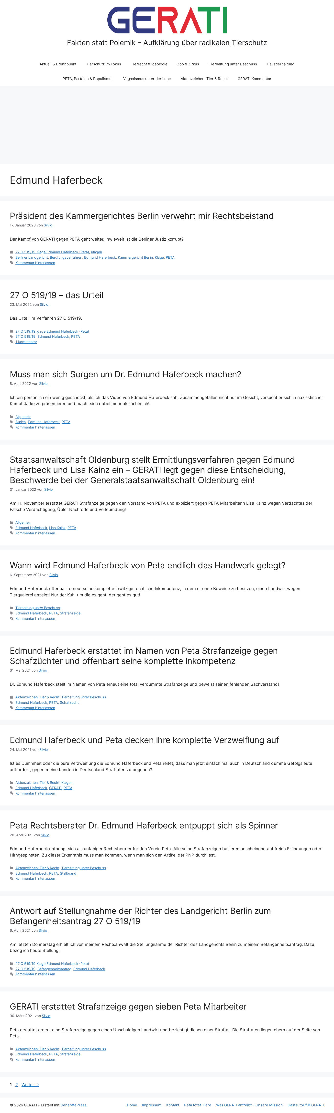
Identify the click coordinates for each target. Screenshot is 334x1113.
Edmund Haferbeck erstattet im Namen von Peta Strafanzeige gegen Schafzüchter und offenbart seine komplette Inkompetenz (144, 655)
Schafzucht (69, 702)
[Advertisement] (167, 123)
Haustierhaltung (280, 64)
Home (132, 1105)
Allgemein (23, 417)
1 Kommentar (26, 342)
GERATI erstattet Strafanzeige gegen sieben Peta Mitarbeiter (128, 1006)
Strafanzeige (70, 613)
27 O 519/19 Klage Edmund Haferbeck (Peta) (52, 252)
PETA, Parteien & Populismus (88, 78)
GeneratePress (73, 1105)
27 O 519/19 (25, 336)
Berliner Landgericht (31, 257)
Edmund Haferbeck (100, 257)
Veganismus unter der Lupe (147, 78)
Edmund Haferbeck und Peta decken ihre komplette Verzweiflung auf (144, 740)
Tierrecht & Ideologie (149, 64)
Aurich (20, 422)
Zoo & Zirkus (188, 64)
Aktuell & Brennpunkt (58, 64)
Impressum (151, 1105)
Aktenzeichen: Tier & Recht (204, 78)
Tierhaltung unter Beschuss (233, 64)
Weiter (30, 1084)
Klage (159, 257)
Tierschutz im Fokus (103, 64)
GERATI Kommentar (254, 78)
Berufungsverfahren (66, 257)
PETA (170, 257)
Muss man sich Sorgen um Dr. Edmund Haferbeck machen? (125, 374)
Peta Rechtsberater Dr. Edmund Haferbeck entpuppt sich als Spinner (144, 825)
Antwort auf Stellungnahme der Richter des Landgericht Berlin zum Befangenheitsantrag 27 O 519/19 (140, 916)
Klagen (96, 252)
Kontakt (172, 1105)
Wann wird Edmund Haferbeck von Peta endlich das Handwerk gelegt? (147, 565)
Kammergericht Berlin (135, 257)
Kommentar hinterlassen (35, 263)
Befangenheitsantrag (54, 969)
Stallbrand (68, 873)
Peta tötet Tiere (197, 1105)
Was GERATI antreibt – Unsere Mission (249, 1105)
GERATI (55, 788)
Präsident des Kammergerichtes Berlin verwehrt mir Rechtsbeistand (142, 216)
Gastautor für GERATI (306, 1105)
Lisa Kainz (57, 528)
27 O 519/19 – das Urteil (56, 295)
